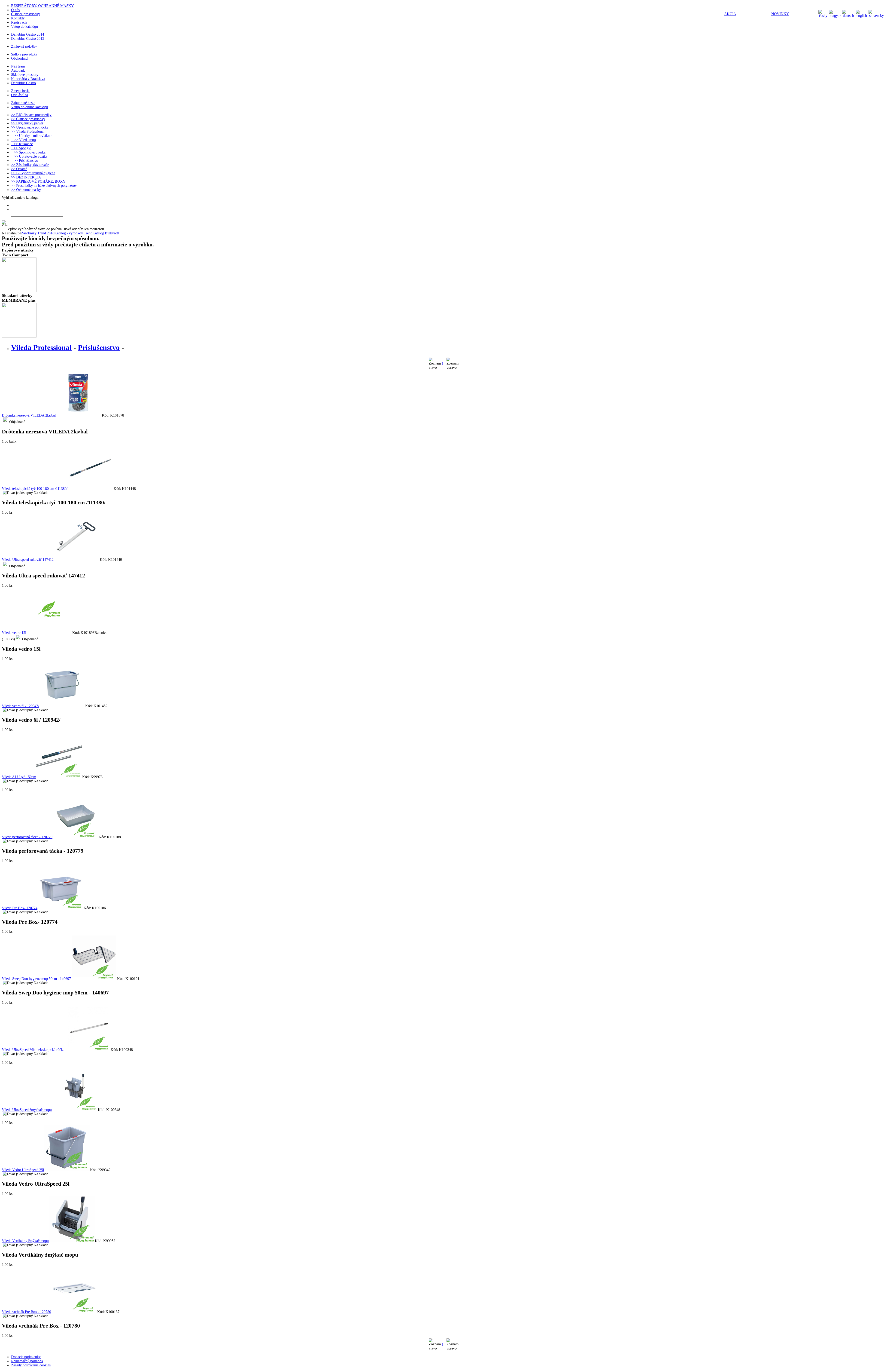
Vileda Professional (41, 347)
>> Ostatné (19, 169)
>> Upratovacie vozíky (29, 156)
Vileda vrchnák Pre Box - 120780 (26, 1312)
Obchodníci (19, 58)
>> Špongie (21, 148)
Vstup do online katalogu (29, 107)
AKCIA (730, 14)
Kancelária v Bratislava (28, 79)
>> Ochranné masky (26, 190)
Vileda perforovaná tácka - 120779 (27, 837)
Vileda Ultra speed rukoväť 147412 (28, 559)
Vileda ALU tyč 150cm (19, 777)
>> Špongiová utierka (28, 152)
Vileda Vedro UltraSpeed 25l (23, 1170)
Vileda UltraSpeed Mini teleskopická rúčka (33, 1050)
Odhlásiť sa (19, 95)
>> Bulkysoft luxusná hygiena (33, 173)
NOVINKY (780, 14)
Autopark (18, 70)
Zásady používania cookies (31, 1365)
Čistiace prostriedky (25, 14)
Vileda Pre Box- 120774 (19, 908)
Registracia (19, 22)
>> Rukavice (22, 144)
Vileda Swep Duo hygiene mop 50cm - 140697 (36, 979)
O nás (15, 10)
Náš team (18, 66)
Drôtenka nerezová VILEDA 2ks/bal (29, 415)
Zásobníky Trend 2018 (37, 233)
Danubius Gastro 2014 (27, 34)
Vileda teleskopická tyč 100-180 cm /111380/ (34, 489)
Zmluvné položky (24, 46)
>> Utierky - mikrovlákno (31, 136)
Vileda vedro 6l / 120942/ (20, 706)
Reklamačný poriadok (27, 1361)
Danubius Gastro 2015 (27, 38)
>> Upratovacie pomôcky (30, 127)
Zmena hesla (20, 91)
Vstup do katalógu (24, 26)
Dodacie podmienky (26, 1357)
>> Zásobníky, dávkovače (30, 165)
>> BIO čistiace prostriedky (31, 115)
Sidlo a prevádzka (24, 54)
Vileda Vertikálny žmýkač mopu (25, 1241)
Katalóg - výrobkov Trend (73, 233)
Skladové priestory (24, 75)
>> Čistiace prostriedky (28, 119)
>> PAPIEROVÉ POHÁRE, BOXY (38, 181)
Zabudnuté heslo (23, 103)
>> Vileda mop (23, 140)
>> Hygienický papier (27, 123)
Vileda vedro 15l (14, 633)
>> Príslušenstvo (24, 161)
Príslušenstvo (99, 347)
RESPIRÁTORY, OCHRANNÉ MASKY (42, 6)
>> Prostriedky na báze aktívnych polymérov (44, 185)
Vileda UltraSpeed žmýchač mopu (27, 1110)
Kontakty (18, 18)
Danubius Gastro (23, 83)
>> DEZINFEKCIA (26, 177)
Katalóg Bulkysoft (105, 233)
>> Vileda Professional (27, 131)
